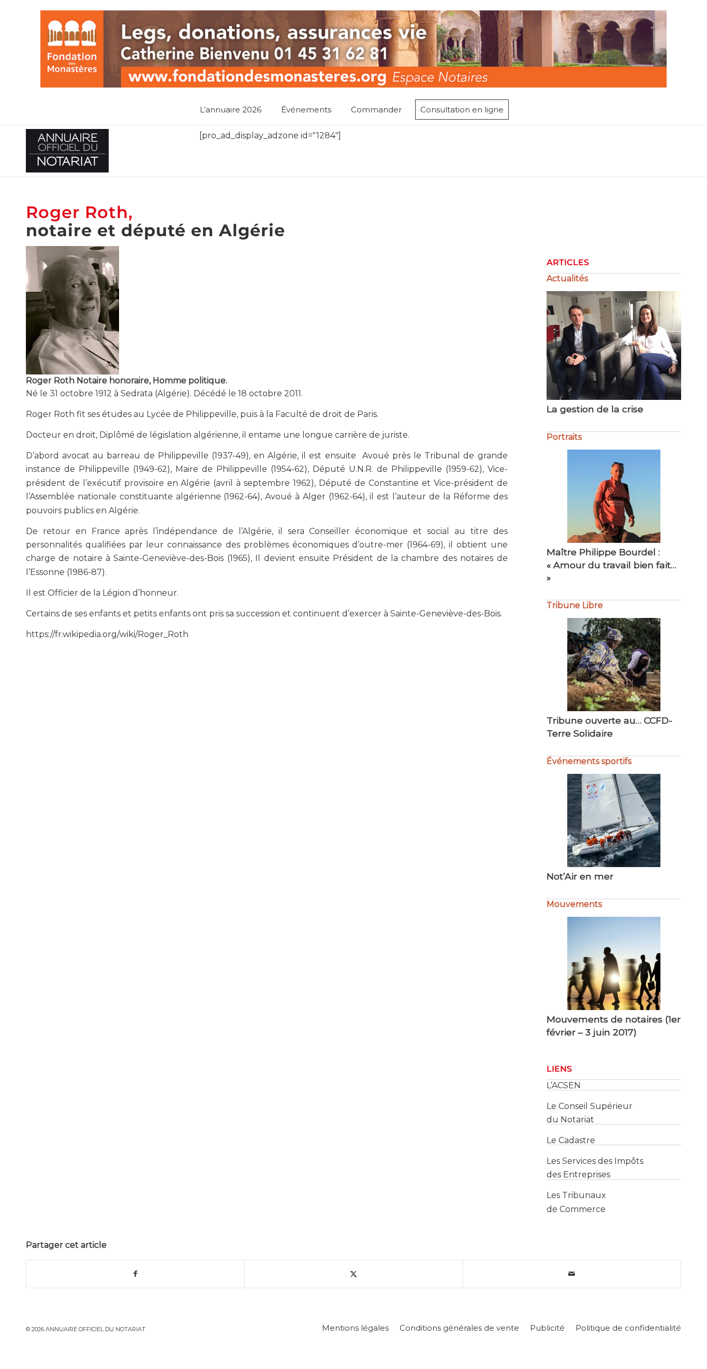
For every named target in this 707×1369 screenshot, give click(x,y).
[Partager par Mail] (572, 1274)
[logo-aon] (67, 150)
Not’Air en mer (580, 876)
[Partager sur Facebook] (135, 1274)
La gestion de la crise (595, 409)
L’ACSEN (564, 1085)
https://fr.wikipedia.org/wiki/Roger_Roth (107, 634)
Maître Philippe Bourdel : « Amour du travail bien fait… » (611, 564)
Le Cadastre (571, 1140)
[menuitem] (232, 110)
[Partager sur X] (353, 1274)
